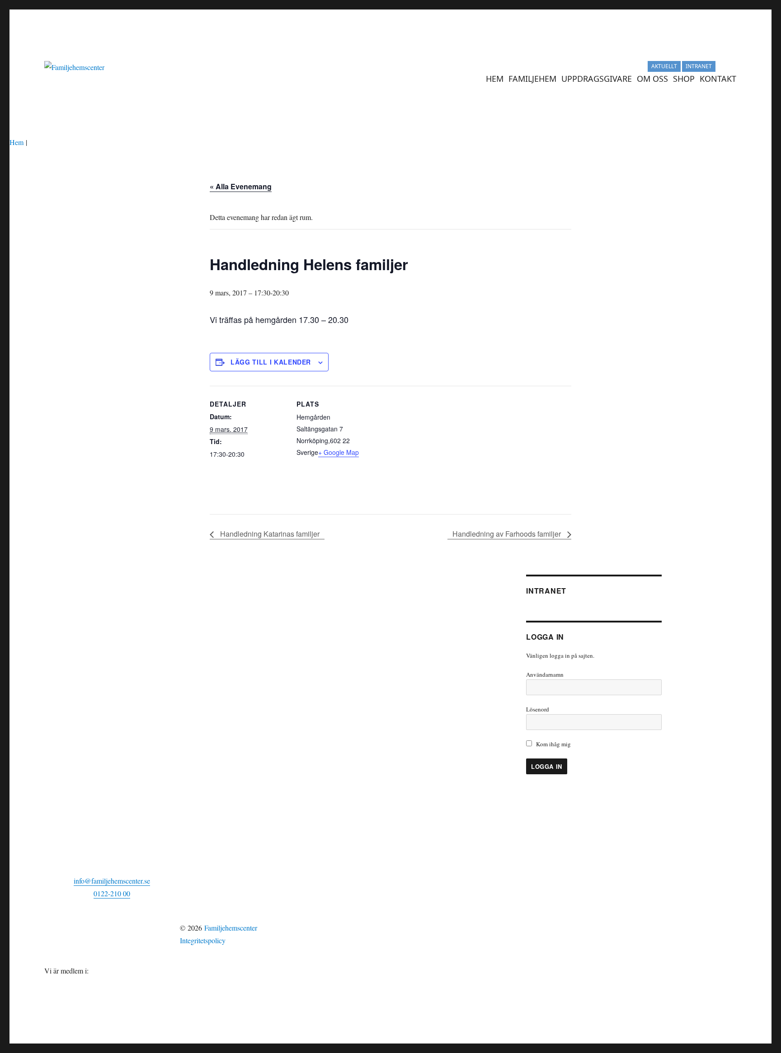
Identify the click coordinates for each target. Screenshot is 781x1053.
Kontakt (718, 78)
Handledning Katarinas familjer (269, 534)
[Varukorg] (721, 66)
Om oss (652, 78)
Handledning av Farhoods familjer (507, 534)
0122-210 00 (112, 893)
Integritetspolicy (203, 940)
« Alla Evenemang (241, 186)
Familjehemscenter (230, 927)
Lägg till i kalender (271, 361)
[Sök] (741, 78)
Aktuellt (664, 66)
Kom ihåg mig (553, 744)
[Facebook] (731, 66)
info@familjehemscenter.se (112, 880)
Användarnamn (545, 674)
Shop (684, 78)
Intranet (699, 66)
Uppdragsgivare (596, 78)
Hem (494, 78)
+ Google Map (338, 452)
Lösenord (537, 709)
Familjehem (532, 78)
